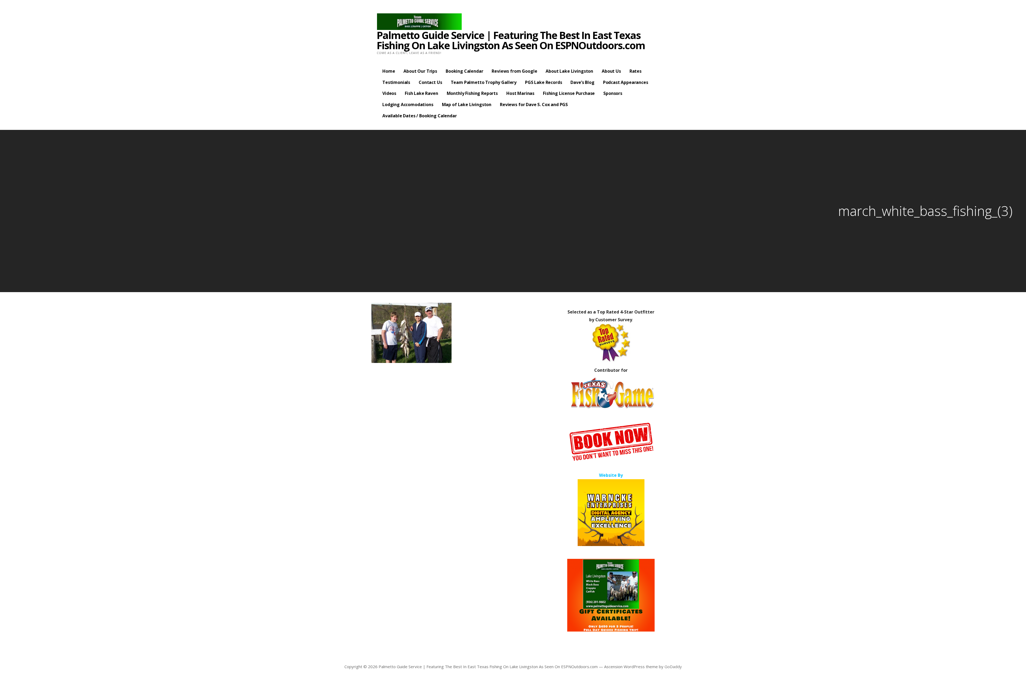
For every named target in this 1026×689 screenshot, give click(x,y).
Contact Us (430, 82)
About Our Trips (420, 71)
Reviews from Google (514, 71)
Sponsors (612, 93)
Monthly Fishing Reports (472, 93)
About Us (611, 71)
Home (388, 71)
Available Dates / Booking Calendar (419, 116)
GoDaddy (673, 666)
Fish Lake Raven (421, 93)
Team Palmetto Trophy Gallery (484, 82)
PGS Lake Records (543, 82)
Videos (389, 93)
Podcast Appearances (625, 82)
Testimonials (396, 82)
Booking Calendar (464, 71)
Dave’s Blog (582, 82)
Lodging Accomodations (407, 104)
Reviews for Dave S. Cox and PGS (534, 104)
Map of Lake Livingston (466, 104)
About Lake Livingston (569, 71)
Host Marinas (520, 93)
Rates (635, 71)
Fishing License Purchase (569, 93)
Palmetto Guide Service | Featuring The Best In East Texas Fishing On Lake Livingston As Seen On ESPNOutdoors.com (511, 40)
